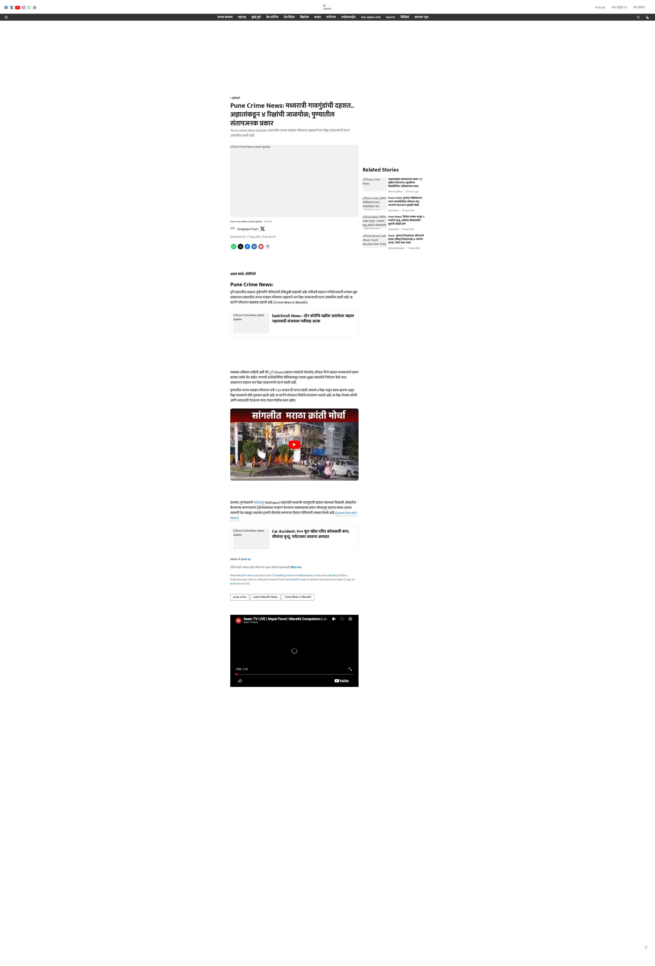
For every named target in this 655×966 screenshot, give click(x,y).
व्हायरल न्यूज (421, 17)
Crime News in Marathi (298, 597)
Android (235, 583)
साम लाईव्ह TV (619, 7)
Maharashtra (306, 575)
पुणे (272, 372)
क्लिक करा (295, 567)
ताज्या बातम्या (225, 17)
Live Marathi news (295, 579)
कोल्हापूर (259, 503)
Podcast (600, 7)
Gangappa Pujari (247, 229)
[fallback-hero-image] (375, 184)
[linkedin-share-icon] (254, 248)
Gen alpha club (371, 17)
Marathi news (245, 575)
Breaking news (283, 575)
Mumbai (333, 575)
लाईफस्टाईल (348, 17)
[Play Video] (294, 445)
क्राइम (317, 17)
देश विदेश (289, 17)
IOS (247, 583)
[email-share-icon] (261, 248)
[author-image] (233, 229)
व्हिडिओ (405, 17)
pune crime (239, 597)
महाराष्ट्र (242, 17)
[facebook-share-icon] (247, 248)
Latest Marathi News (265, 597)
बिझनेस (304, 17)
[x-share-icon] (240, 248)
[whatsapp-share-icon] (233, 248)
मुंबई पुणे (256, 17)
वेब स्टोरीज (639, 7)
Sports (390, 17)
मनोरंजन (331, 17)
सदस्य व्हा (246, 559)
